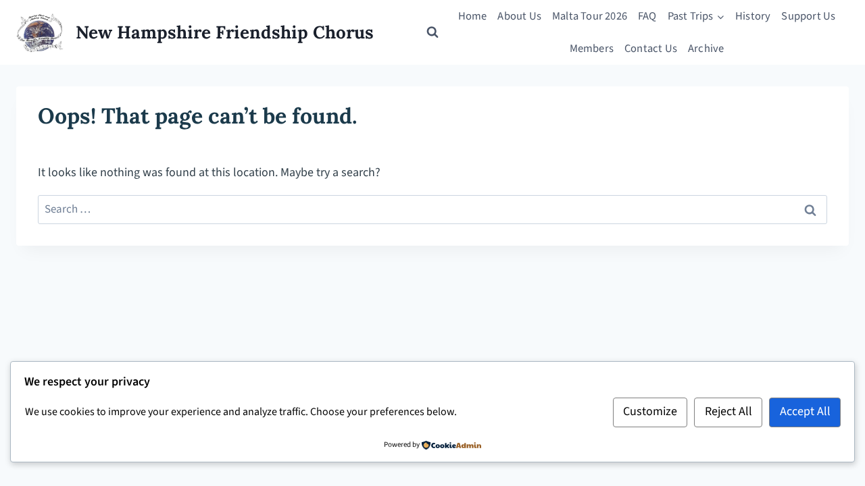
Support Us (808, 16)
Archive (706, 48)
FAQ (647, 16)
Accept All (805, 411)
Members (592, 48)
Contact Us (650, 48)
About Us (519, 16)
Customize (650, 411)
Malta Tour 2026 (589, 16)
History (752, 16)
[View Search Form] (432, 32)
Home (472, 16)
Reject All (728, 411)
